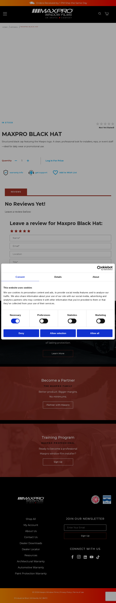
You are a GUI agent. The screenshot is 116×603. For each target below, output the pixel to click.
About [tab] (96, 277)
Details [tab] (58, 277)
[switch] (43, 321)
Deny (21, 333)
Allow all (94, 333)
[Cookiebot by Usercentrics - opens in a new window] (99, 268)
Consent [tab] (20, 277)
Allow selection (58, 333)
